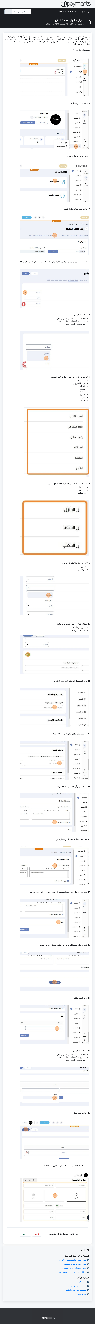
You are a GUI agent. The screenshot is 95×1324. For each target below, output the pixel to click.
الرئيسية (87, 11)
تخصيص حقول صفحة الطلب (76, 1290)
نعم (23, 1234)
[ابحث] (8, 11)
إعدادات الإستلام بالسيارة (77, 1286)
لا (35, 1234)
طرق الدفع (82, 1294)
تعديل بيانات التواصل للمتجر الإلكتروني (72, 1260)
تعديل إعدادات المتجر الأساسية (75, 1264)
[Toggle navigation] (6, 4)
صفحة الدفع (82, 1282)
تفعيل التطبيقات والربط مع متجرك (74, 1268)
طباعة (83, 1250)
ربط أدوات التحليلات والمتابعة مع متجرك (72, 1272)
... (78, 11)
